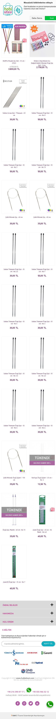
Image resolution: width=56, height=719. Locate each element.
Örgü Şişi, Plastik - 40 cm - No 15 (14, 530)
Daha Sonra (37, 18)
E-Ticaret (19, 715)
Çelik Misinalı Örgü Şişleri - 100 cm (14, 479)
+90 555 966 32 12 (40, 691)
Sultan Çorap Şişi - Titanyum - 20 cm (14, 114)
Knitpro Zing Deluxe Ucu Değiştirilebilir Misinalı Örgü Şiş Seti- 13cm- (42, 62)
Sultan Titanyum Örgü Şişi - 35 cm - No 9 (14, 166)
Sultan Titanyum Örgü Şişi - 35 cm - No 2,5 (14, 270)
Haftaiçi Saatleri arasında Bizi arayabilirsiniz (28, 695)
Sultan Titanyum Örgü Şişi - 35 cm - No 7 (42, 270)
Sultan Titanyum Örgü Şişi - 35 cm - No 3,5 (14, 375)
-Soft (13, 715)
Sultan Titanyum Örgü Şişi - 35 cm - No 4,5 (42, 375)
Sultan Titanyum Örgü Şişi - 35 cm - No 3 (42, 323)
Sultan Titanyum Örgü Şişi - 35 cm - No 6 (14, 427)
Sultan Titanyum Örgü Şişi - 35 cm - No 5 (14, 323)
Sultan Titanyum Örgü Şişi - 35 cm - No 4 (42, 427)
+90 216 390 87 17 (15, 691)
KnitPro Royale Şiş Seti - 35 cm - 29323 (14, 62)
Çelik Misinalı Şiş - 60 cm (42, 217)
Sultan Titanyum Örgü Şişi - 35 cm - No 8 (42, 114)
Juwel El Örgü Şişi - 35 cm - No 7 (14, 582)
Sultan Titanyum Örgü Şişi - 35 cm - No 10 (42, 166)
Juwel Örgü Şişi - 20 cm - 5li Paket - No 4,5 (42, 531)
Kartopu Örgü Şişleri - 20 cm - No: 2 (42, 479)
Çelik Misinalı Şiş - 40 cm (14, 217)
